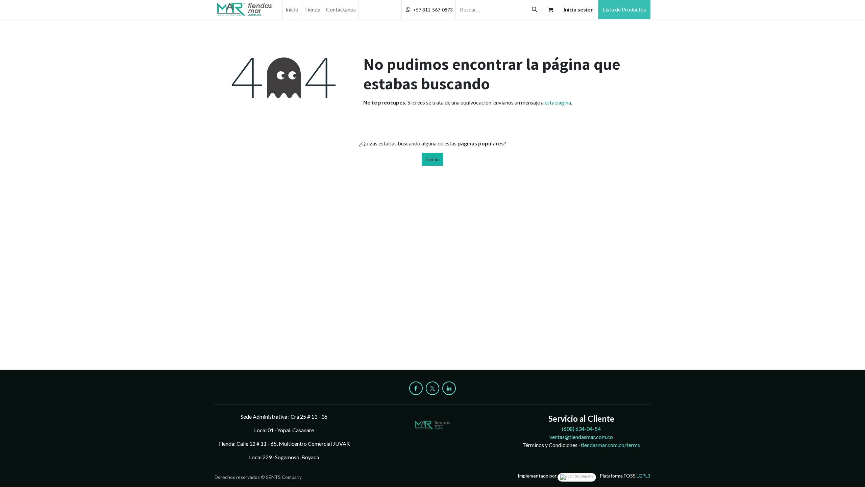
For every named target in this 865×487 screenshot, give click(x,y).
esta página (558, 102)
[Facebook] (416, 388)
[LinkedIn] (449, 388)
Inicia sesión (579, 9)
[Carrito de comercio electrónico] (550, 9)
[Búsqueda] (534, 9)
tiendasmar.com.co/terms (610, 445)
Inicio (432, 159)
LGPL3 (643, 476)
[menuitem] (292, 9)
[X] (432, 388)
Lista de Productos (624, 9)
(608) (581, 428)
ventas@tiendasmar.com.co (581, 437)
